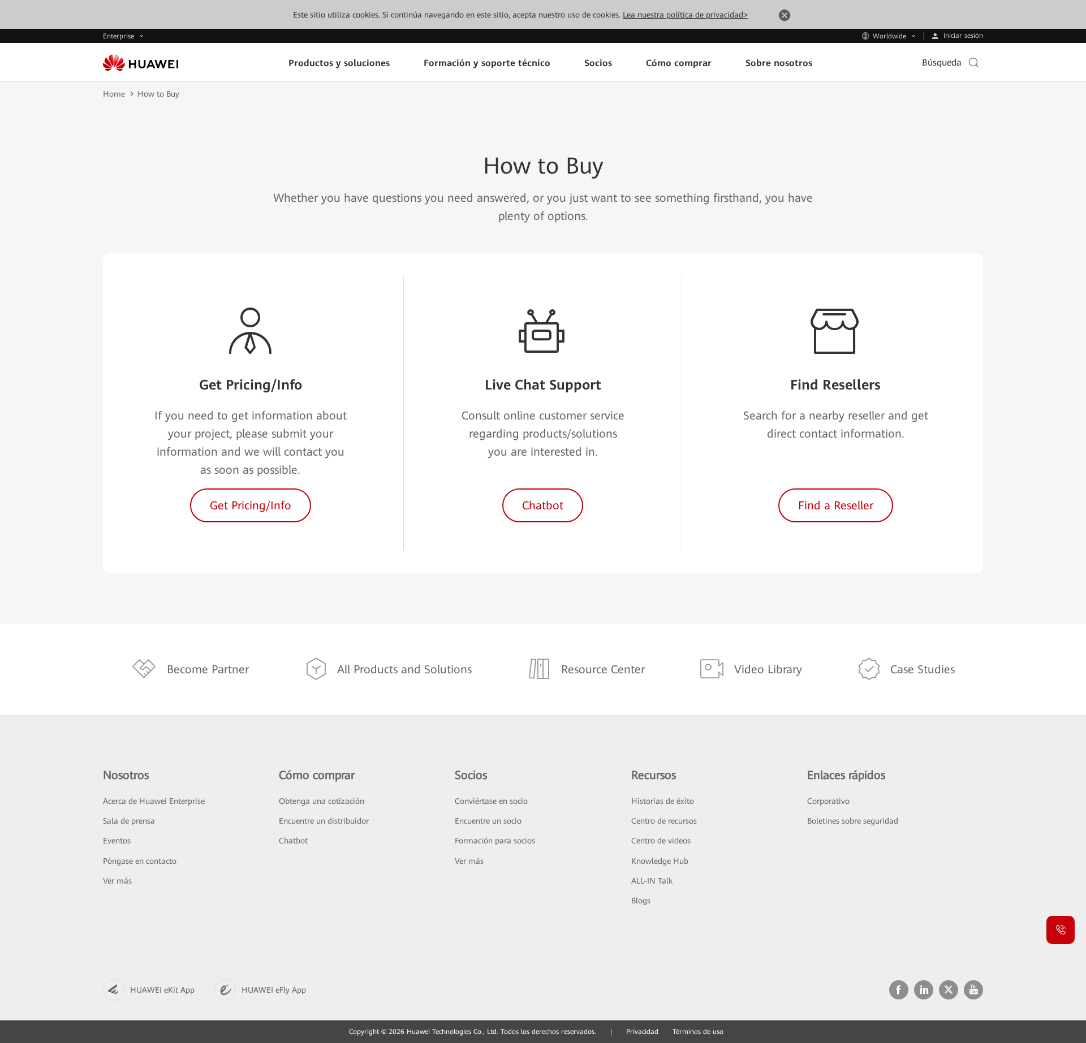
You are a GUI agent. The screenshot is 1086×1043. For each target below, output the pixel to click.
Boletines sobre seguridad (852, 820)
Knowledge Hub (659, 860)
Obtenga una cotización (321, 801)
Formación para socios (495, 840)
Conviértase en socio (491, 801)
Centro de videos (661, 840)
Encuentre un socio (488, 820)
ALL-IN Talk (652, 880)
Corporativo (828, 801)
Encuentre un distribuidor (324, 820)
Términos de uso (698, 1032)
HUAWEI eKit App (162, 989)
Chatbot (293, 840)
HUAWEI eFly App (274, 989)
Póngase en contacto (139, 860)
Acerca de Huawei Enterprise (154, 801)
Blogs (640, 900)
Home (114, 93)
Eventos (117, 840)
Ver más (117, 880)
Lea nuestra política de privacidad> (685, 14)
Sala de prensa (129, 820)
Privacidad (642, 1032)
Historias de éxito (662, 801)
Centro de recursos (664, 820)
